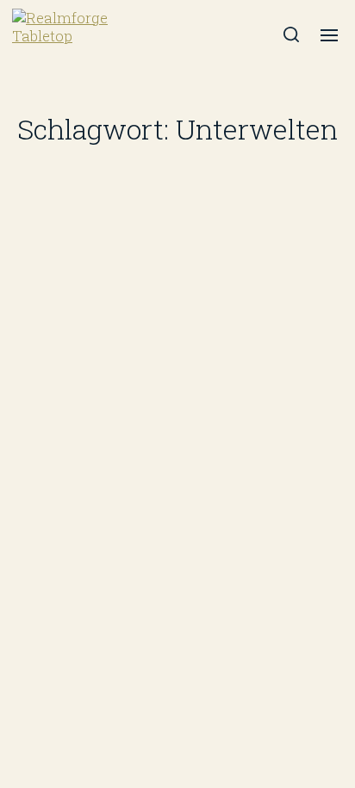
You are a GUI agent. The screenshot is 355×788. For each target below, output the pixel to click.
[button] (291, 34)
